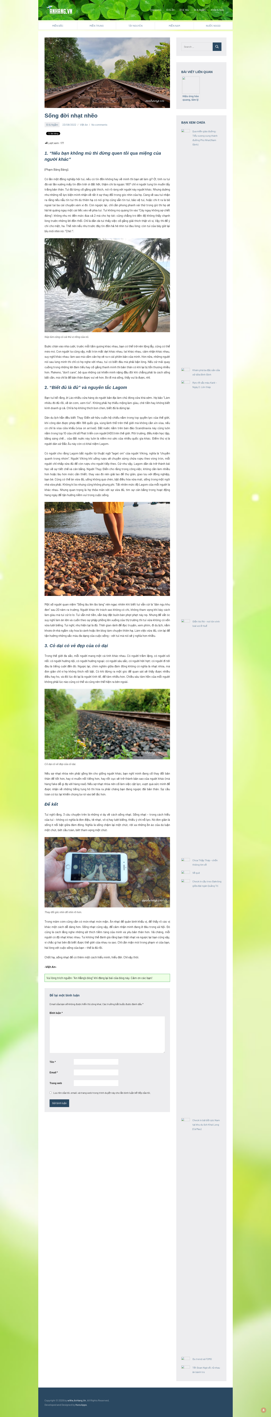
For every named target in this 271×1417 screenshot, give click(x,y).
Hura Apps (81, 1404)
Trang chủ (155, 9)
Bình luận (56, 1013)
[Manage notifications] (263, 1410)
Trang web (56, 1083)
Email (54, 1072)
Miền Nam (174, 25)
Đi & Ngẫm (200, 9)
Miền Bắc (57, 25)
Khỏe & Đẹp (217, 9)
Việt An (84, 124)
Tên (53, 1062)
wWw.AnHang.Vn (76, 1400)
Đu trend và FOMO (202, 1358)
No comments (99, 124)
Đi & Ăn (170, 9)
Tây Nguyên (135, 25)
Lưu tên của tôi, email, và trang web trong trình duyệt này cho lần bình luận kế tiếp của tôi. (102, 1092)
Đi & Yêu (184, 9)
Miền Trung (97, 25)
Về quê (196, 872)
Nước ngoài (213, 25)
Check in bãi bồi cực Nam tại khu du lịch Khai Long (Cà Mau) (206, 1124)
